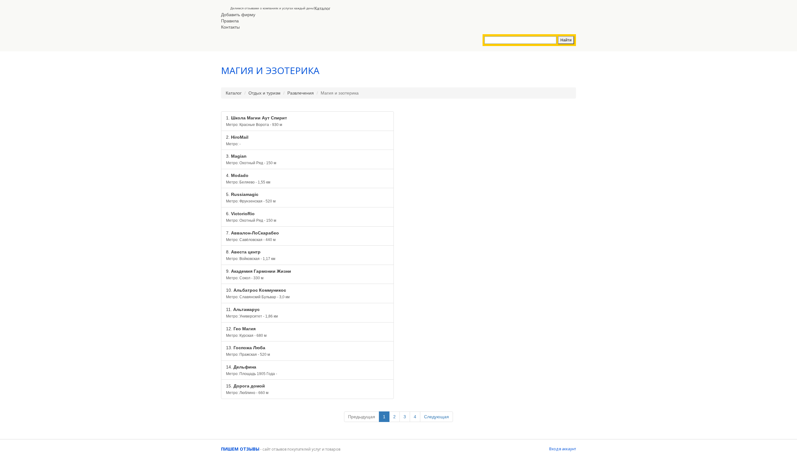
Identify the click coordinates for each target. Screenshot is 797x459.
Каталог (322, 8)
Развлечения (300, 92)
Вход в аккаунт (562, 449)
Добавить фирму (238, 14)
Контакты (230, 27)
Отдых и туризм (264, 92)
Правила (230, 20)
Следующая (436, 416)
